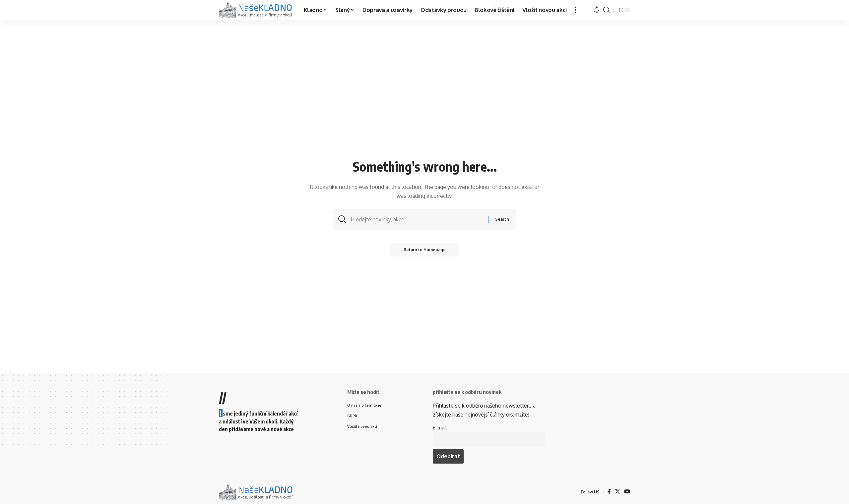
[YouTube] (627, 492)
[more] (575, 10)
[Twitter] (617, 492)
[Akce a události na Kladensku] (256, 10)
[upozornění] (596, 10)
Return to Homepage (425, 249)
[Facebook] (609, 492)
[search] (606, 10)
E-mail (440, 427)
